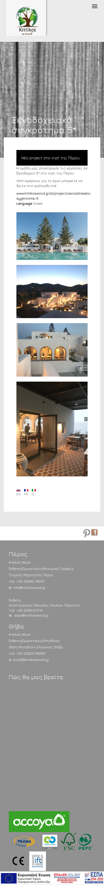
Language (24, 203)
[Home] (31, 21)
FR (26, 494)
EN (18, 494)
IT (33, 494)
